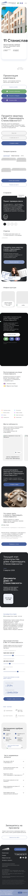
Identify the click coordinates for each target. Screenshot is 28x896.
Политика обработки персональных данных (10, 865)
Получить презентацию (20, 849)
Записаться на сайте (14, 837)
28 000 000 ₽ (8, 661)
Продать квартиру (14, 262)
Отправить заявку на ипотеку (14, 699)
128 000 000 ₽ (8, 653)
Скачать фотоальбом (14, 180)
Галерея (4, 855)
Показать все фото (14, 184)
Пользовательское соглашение (8, 863)
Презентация (5, 853)
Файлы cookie (5, 866)
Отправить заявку (14, 143)
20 (4, 669)
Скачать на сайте (13, 87)
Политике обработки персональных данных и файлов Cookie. (6, 894)
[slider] (13, 655)
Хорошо (20, 892)
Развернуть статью (14, 544)
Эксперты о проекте (7, 860)
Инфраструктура (6, 858)
